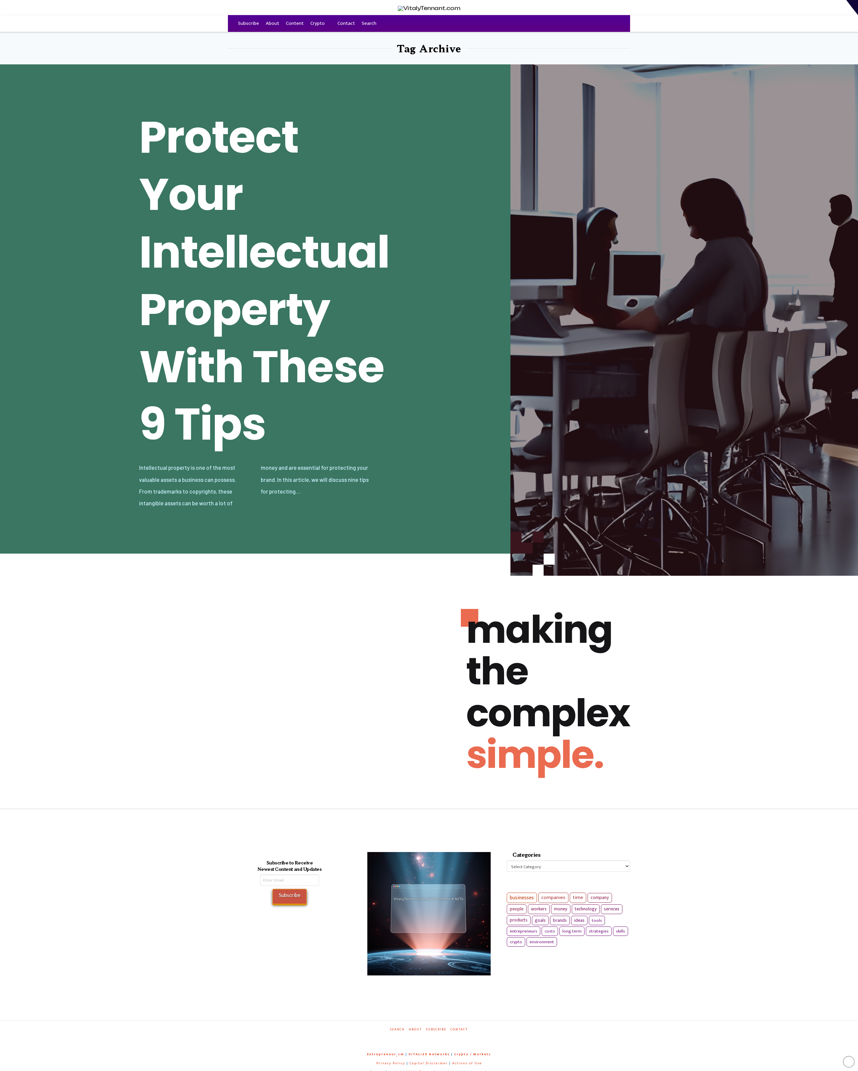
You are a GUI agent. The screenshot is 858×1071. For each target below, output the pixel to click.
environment (542, 942)
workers (539, 909)
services (611, 909)
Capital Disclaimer (429, 1063)
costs (550, 931)
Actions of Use (467, 1063)
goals (540, 920)
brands (560, 920)
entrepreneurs (523, 931)
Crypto (317, 23)
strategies (599, 931)
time (578, 897)
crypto (516, 942)
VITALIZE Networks (429, 1054)
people (517, 909)
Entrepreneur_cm (385, 1054)
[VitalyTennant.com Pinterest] (437, 1038)
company (600, 898)
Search (369, 23)
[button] (852, 7)
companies (553, 897)
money (560, 909)
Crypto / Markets (472, 1054)
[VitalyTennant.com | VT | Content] (453, 1038)
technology (586, 909)
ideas (579, 920)
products (519, 920)
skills (620, 931)
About (272, 23)
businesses (522, 897)
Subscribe (248, 23)
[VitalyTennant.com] (231, 23)
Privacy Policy (390, 1063)
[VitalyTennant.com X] (422, 1038)
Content (295, 23)
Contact (346, 23)
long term (571, 931)
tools (597, 920)
